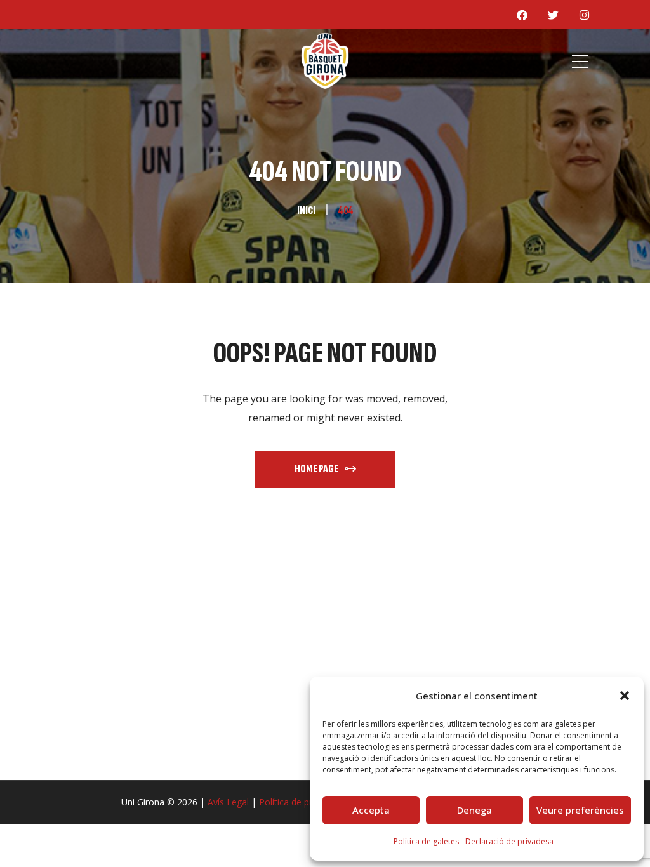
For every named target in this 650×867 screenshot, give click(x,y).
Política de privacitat (300, 802)
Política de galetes (426, 841)
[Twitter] (553, 14)
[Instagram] (584, 14)
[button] (624, 695)
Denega (474, 810)
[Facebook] (522, 14)
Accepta (371, 810)
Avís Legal (228, 802)
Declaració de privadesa (509, 841)
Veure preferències (580, 810)
